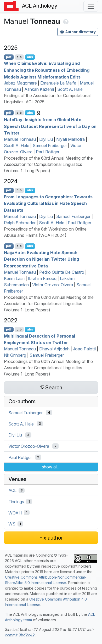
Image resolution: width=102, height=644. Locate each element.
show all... (51, 466)
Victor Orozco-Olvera (52, 284)
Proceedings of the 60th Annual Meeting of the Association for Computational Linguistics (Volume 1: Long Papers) (48, 368)
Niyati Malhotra (70, 139)
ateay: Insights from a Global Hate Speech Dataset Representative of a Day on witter (50, 126)
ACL (12, 490)
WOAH (15, 512)
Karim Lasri (14, 278)
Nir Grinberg (15, 355)
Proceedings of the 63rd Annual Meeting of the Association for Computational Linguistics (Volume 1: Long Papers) (48, 164)
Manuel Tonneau (20, 139)
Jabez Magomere (20, 83)
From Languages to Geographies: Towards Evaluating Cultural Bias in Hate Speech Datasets (48, 203)
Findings (16, 501)
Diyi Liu (46, 139)
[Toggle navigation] (90, 6)
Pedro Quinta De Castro (61, 272)
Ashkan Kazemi (39, 89)
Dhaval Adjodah (54, 348)
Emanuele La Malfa (58, 83)
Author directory (80, 32)
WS (11, 524)
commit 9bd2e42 (20, 635)
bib (19, 57)
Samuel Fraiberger (50, 145)
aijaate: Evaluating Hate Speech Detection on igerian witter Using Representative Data (41, 259)
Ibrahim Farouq (42, 278)
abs (30, 57)
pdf (9, 57)
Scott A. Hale (70, 89)
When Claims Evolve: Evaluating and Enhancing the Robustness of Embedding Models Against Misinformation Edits (46, 70)
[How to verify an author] (65, 21)
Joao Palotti (84, 348)
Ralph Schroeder (20, 222)
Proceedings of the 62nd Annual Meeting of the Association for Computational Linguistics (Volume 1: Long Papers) (49, 303)
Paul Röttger (47, 151)
